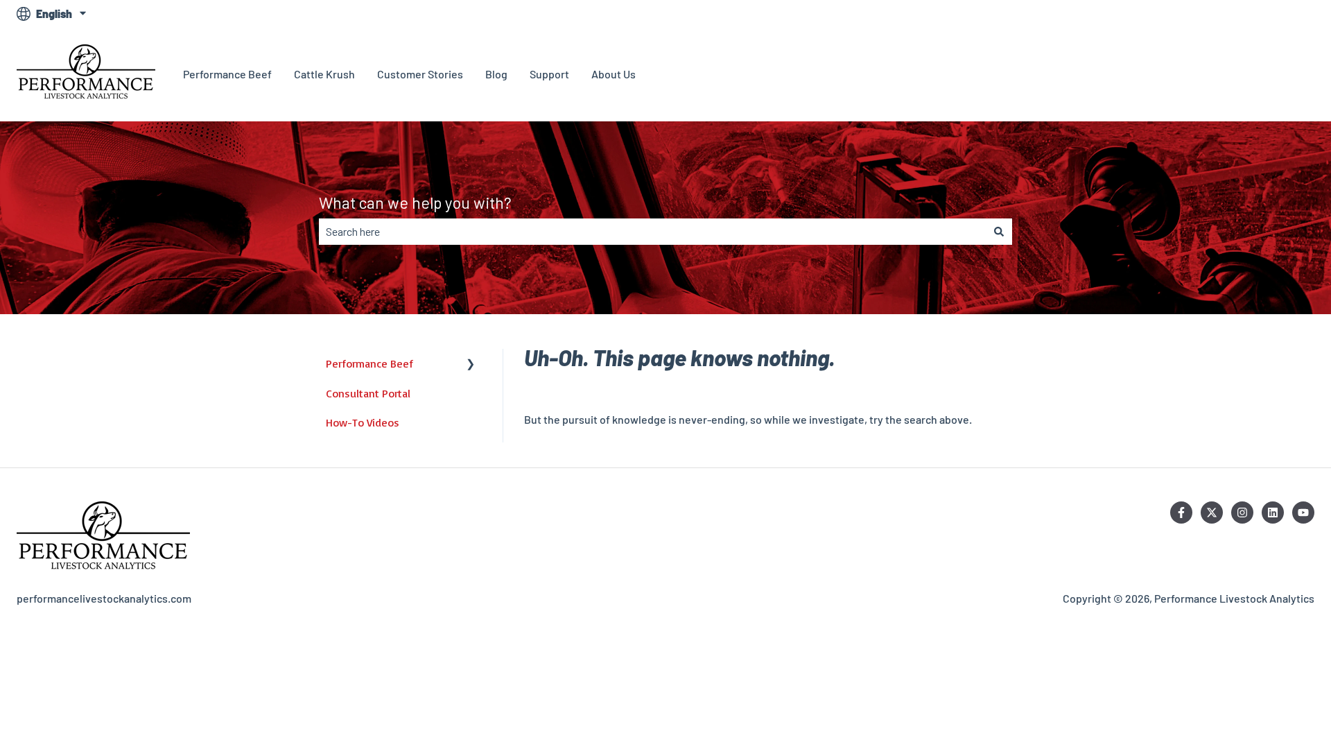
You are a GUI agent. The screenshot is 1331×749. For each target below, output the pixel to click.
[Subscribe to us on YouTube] (1303, 512)
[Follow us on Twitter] (1212, 512)
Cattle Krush (324, 73)
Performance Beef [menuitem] (369, 363)
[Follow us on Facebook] (1181, 512)
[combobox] (652, 231)
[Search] (999, 231)
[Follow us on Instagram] (1242, 512)
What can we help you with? (415, 202)
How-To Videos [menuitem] (362, 422)
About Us (613, 73)
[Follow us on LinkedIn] (1273, 512)
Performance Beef (227, 73)
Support (549, 73)
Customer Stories (420, 73)
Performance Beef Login (1241, 73)
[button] (471, 364)
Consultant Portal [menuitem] (368, 393)
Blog (496, 73)
